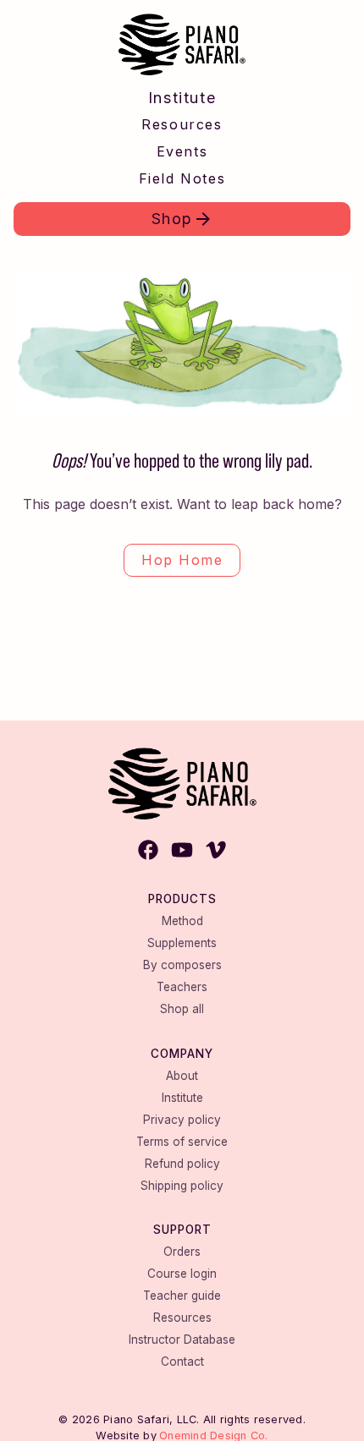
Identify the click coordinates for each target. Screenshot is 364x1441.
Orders (182, 1251)
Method (182, 921)
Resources (181, 124)
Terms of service (182, 1141)
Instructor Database (182, 1339)
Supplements (182, 943)
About (182, 1075)
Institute (182, 98)
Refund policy (182, 1163)
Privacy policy (182, 1119)
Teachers (182, 987)
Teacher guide (182, 1295)
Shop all (182, 1009)
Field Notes (182, 178)
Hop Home (182, 559)
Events (182, 151)
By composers (182, 965)
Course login (182, 1273)
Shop (172, 218)
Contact (182, 1361)
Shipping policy (182, 1185)
